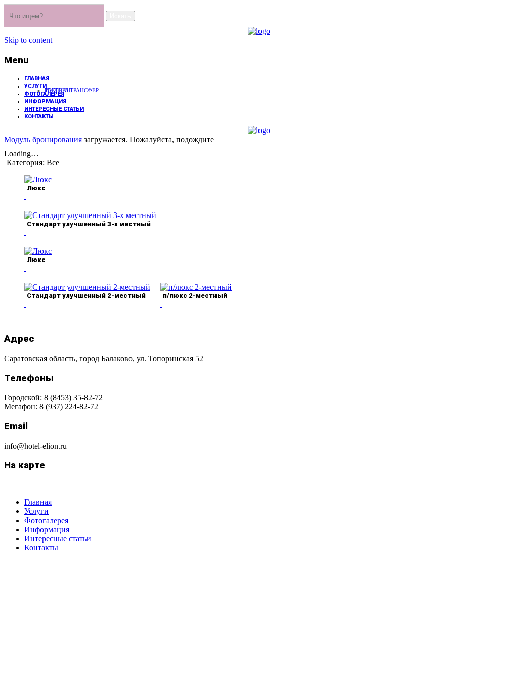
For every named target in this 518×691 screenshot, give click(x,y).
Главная (36, 78)
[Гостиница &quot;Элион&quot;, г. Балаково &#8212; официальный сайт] (259, 31)
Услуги (35, 86)
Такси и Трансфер (72, 90)
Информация (45, 101)
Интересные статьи (54, 109)
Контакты (39, 116)
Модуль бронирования (43, 139)
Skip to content (28, 40)
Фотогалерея (44, 94)
